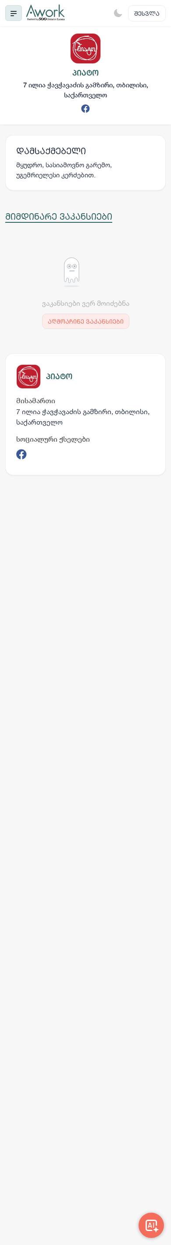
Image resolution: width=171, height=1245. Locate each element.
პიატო (59, 376)
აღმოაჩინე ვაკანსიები (86, 321)
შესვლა (147, 13)
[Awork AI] (151, 1225)
